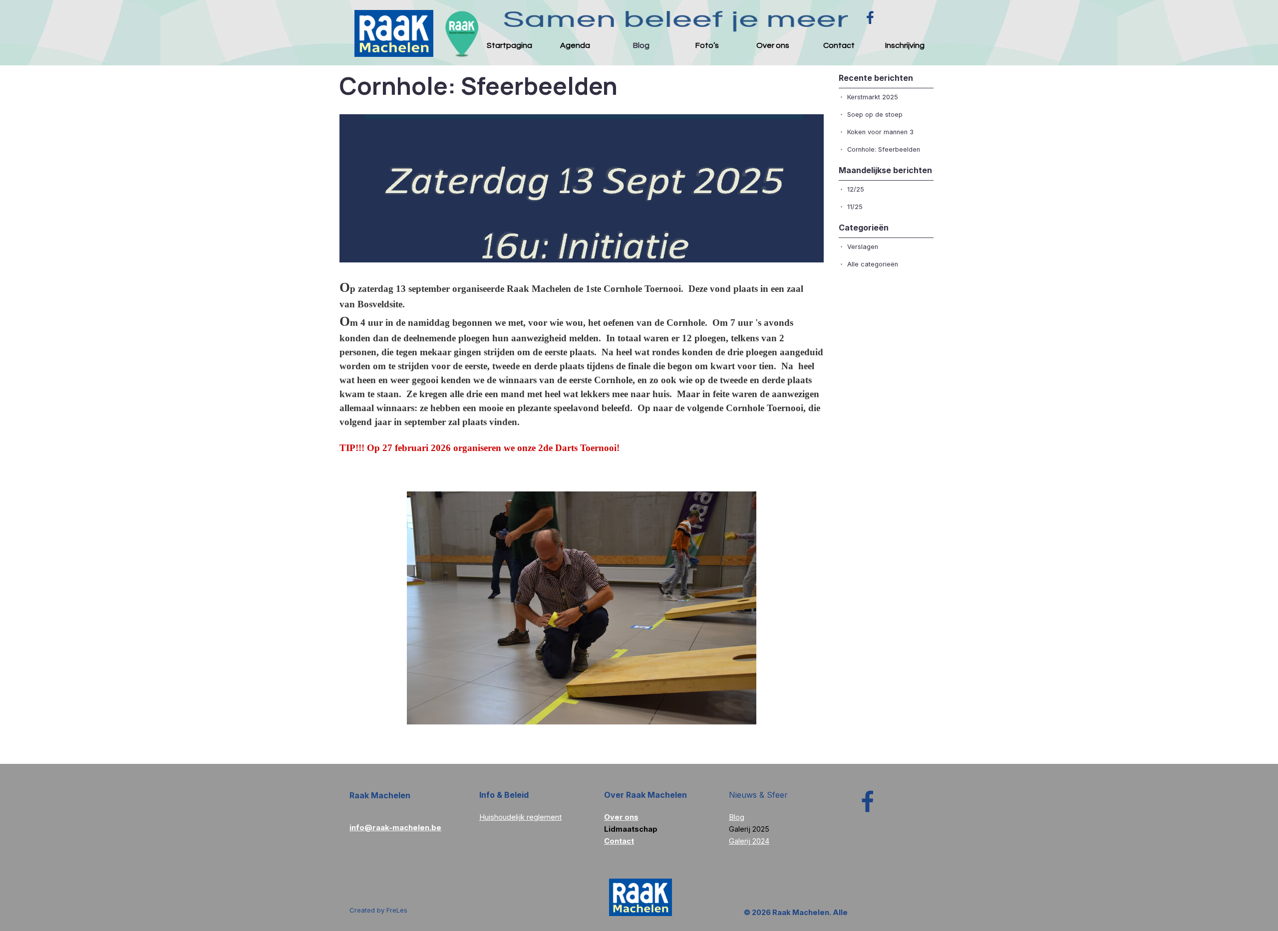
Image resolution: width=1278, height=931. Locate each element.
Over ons (772, 45)
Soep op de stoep (875, 114)
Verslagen (862, 246)
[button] (395, 827)
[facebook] (870, 17)
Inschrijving (905, 45)
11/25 (855, 207)
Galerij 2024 (749, 841)
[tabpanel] (534, 811)
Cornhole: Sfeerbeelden (883, 149)
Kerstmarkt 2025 (872, 97)
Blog (641, 45)
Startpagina (509, 45)
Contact (839, 45)
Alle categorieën (872, 264)
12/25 (855, 189)
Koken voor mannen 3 (880, 132)
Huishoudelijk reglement (520, 817)
